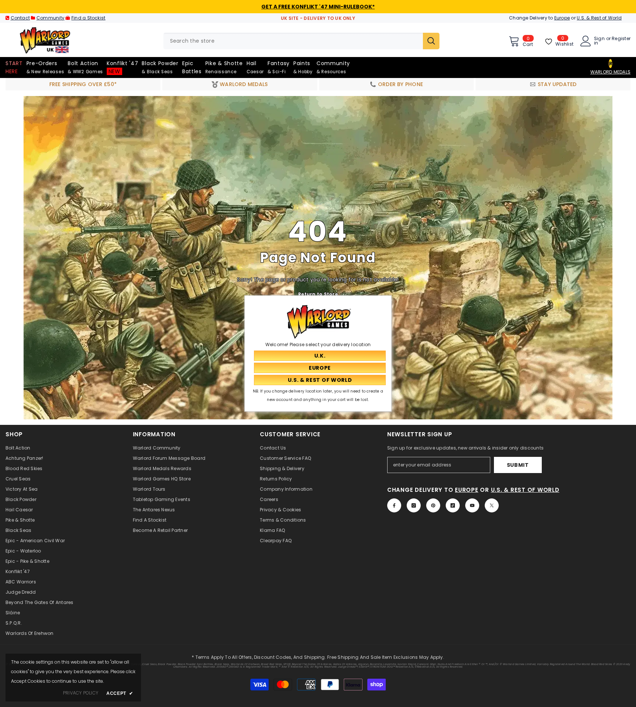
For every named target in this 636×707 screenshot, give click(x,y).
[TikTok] (453, 505)
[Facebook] (394, 505)
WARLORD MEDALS (610, 72)
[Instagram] (414, 505)
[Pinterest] (433, 505)
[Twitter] (492, 505)
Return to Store (318, 294)
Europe (562, 18)
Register (621, 39)
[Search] (301, 41)
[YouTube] (472, 505)
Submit (518, 465)
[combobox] (293, 41)
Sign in (599, 40)
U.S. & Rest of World (599, 18)
